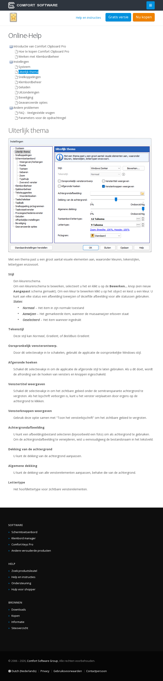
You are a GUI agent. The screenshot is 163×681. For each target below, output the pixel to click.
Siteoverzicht (19, 628)
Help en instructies (88, 18)
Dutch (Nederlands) (23, 671)
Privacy (45, 671)
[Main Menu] (150, 5)
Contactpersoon (96, 671)
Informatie (17, 622)
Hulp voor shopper (23, 589)
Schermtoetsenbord (24, 532)
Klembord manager (23, 538)
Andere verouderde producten (31, 550)
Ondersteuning (21, 583)
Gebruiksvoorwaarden (67, 671)
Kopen (15, 616)
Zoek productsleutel (24, 571)
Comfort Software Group (42, 661)
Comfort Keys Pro (22, 544)
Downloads (18, 609)
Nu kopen (144, 17)
